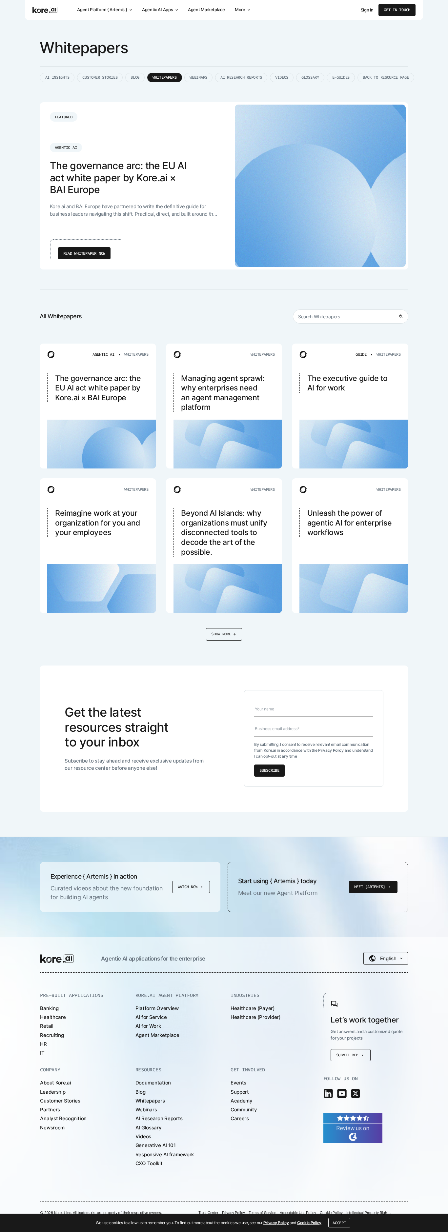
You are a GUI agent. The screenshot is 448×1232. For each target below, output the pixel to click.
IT (42, 1053)
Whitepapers (150, 1101)
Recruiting (52, 1035)
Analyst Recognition (63, 1118)
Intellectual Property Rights (368, 1212)
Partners (50, 1109)
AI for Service (151, 1017)
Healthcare (53, 1017)
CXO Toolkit (149, 1163)
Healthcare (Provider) (256, 1017)
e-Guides (341, 77)
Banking (49, 1008)
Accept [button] (339, 1222)
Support (240, 1092)
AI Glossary (148, 1127)
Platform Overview (157, 1008)
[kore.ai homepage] (44, 10)
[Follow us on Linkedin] (328, 1093)
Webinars (146, 1109)
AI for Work (148, 1026)
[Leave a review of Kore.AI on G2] (352, 1127)
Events (238, 1083)
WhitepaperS (165, 77)
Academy (242, 1101)
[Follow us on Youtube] (342, 1093)
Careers (240, 1118)
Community (244, 1109)
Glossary (310, 77)
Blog (135, 77)
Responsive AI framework (164, 1154)
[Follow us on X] (355, 1093)
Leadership (52, 1092)
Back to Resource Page (386, 77)
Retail (46, 1026)
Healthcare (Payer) (253, 1008)
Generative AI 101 (155, 1145)
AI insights (57, 77)
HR (43, 1044)
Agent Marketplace (206, 9)
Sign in (367, 10)
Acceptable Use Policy (298, 1212)
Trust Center (208, 1212)
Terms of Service (262, 1212)
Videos (281, 77)
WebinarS (198, 77)
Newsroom (52, 1127)
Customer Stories (99, 77)
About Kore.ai (55, 1083)
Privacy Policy (276, 1222)
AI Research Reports (241, 77)
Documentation (153, 1083)
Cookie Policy (309, 1222)
